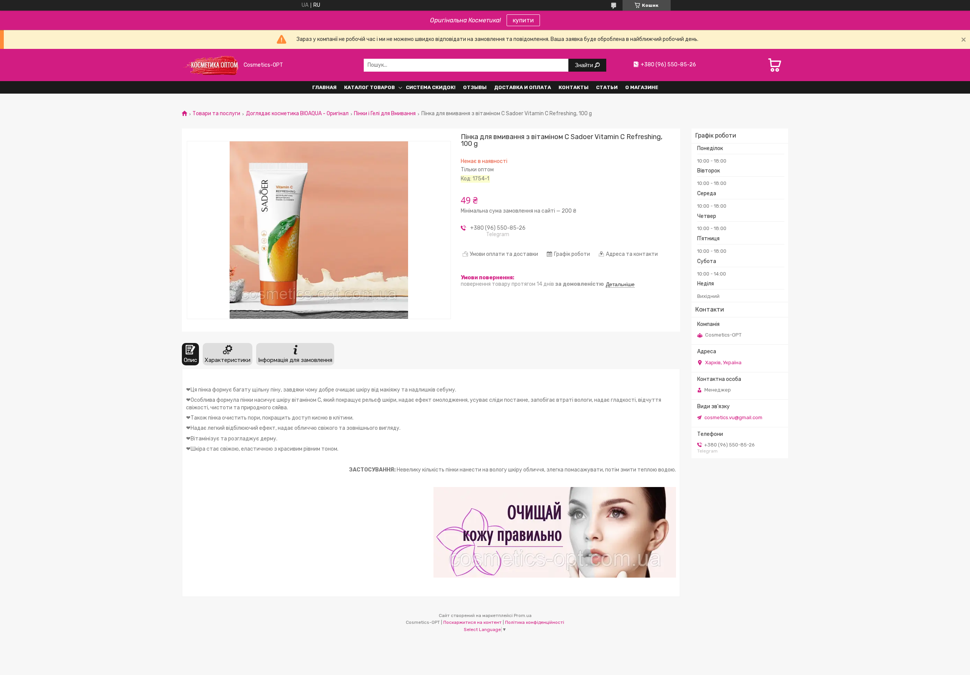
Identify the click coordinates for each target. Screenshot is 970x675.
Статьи (607, 87)
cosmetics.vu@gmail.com (733, 417)
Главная (324, 87)
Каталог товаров (369, 87)
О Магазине (641, 87)
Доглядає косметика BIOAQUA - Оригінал (297, 114)
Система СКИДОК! (430, 87)
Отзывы (475, 87)
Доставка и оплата (522, 87)
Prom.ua (523, 615)
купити (523, 20)
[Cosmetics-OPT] (210, 65)
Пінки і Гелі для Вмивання (385, 114)
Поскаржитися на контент (472, 622)
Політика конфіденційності (534, 622)
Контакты (573, 87)
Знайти (585, 65)
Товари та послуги (216, 114)
